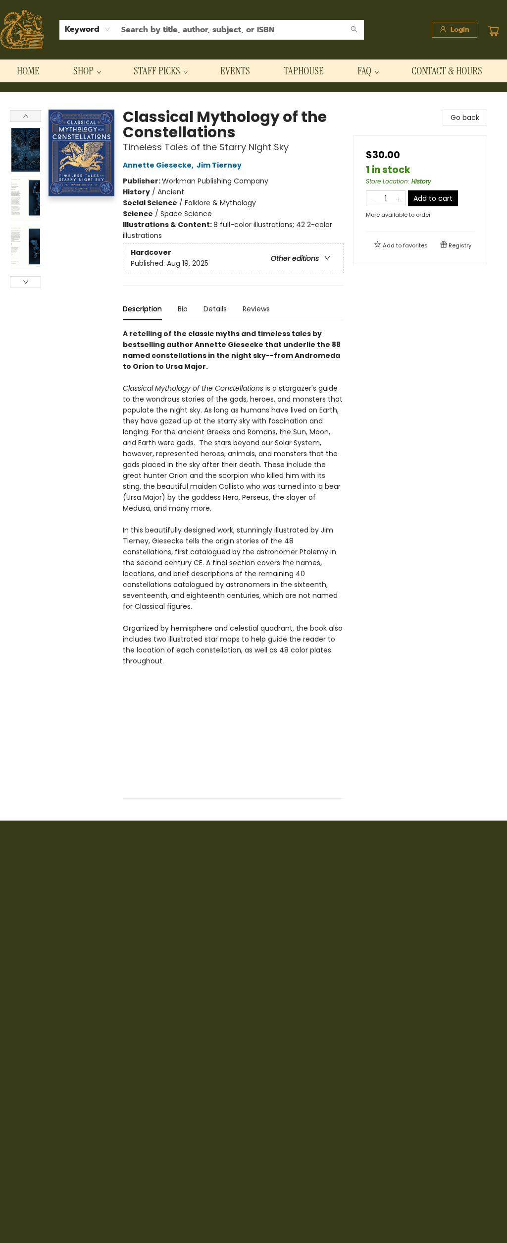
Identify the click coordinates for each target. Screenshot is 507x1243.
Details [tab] (215, 309)
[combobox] (87, 29)
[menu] (253, 70)
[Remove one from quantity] (372, 198)
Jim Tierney (219, 165)
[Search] (354, 30)
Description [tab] (142, 309)
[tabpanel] (233, 563)
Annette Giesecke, (159, 165)
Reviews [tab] (256, 309)
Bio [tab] (183, 309)
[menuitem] (28, 70)
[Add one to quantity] (399, 198)
